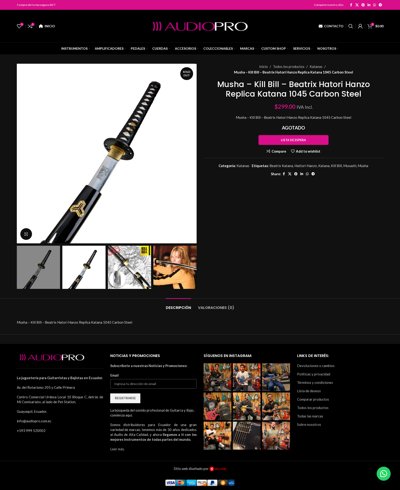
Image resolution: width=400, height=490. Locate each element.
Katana (323, 166)
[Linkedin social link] (369, 5)
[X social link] (357, 5)
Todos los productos (288, 66)
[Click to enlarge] (26, 234)
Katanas (316, 66)
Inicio (263, 66)
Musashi (349, 166)
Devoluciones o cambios (316, 366)
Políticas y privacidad (313, 374)
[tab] (178, 305)
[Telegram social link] (380, 5)
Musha (363, 166)
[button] (384, 474)
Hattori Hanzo (305, 166)
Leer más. (117, 449)
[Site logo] (200, 26)
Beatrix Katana (281, 166)
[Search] (350, 26)
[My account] (360, 26)
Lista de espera (293, 140)
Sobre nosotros (309, 424)
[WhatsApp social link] (374, 5)
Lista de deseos (309, 391)
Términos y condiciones (315, 382)
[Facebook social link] (351, 5)
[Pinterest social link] (363, 5)
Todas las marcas (310, 416)
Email (114, 375)
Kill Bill (336, 166)
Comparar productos (313, 399)
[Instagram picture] (217, 377)
